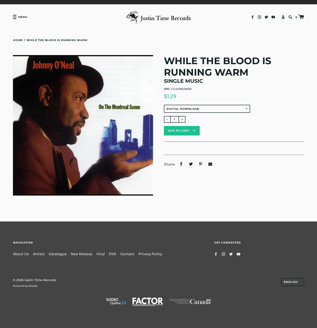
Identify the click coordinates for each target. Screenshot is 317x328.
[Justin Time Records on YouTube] (273, 17)
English (291, 281)
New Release (81, 254)
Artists (39, 254)
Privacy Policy (150, 254)
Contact (127, 254)
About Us (21, 254)
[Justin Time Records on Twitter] (266, 17)
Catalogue (58, 254)
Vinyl (100, 254)
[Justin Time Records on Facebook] (252, 17)
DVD (112, 254)
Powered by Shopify (25, 285)
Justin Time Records (40, 280)
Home (18, 40)
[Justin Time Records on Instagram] (259, 17)
